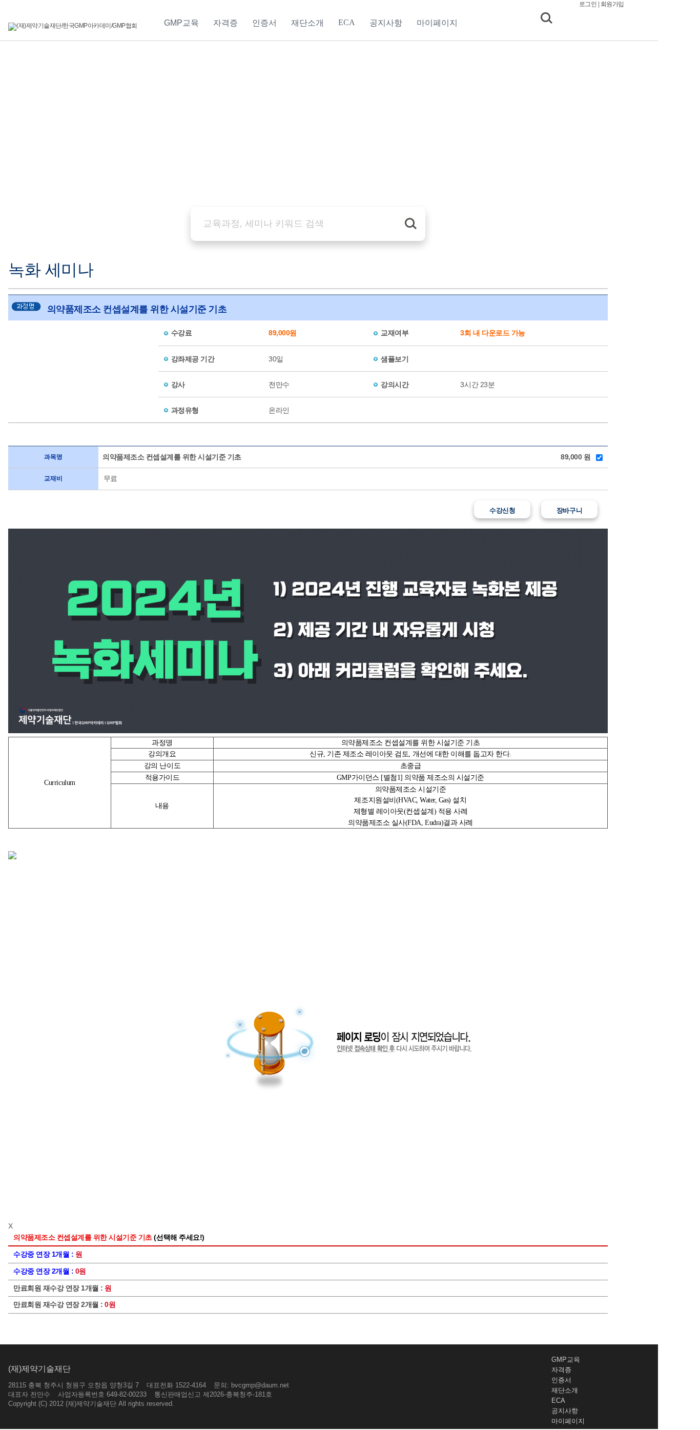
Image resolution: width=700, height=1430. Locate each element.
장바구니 (569, 510)
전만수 (279, 384)
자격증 (225, 22)
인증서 (264, 22)
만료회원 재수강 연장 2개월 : (64, 1304)
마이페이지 (437, 22)
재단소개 (307, 22)
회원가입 (612, 4)
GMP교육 (181, 22)
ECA (346, 22)
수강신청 (502, 510)
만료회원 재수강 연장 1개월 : (62, 1288)
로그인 (588, 4)
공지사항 (385, 22)
